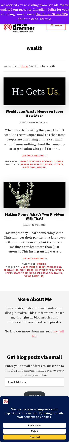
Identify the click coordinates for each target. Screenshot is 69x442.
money (48, 164)
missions (47, 161)
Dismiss (45, 19)
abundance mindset (34, 267)
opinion (58, 161)
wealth (41, 167)
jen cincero (27, 270)
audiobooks (54, 267)
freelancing (11, 270)
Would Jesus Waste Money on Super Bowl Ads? (34, 113)
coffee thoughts (30, 161)
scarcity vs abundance (48, 273)
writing (39, 276)
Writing (41, 264)
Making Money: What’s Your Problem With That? (34, 216)
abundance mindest (32, 164)
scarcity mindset (24, 273)
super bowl (29, 167)
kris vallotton (44, 270)
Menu (58, 25)
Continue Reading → (34, 155)
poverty (58, 164)
